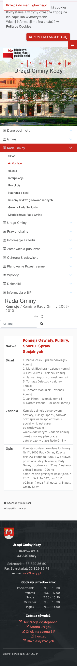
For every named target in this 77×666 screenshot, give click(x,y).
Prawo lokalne (17, 231)
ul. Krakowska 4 (26, 551)
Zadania (12, 411)
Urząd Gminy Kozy (38, 71)
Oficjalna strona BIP (40, 631)
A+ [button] (32, 63)
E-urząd (40, 636)
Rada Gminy (16, 148)
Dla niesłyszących (40, 641)
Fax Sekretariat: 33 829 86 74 (26, 568)
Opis (9, 448)
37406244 (32, 653)
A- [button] (41, 63)
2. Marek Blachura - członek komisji (46, 368)
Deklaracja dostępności (40, 622)
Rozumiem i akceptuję (48, 37)
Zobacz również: (39, 616)
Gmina (12, 139)
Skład (10, 360)
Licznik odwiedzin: (14, 653)
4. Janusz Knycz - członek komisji (45, 377)
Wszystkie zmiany (15, 508)
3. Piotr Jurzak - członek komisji (44, 373)
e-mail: (26, 573)
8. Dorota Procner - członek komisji (46, 402)
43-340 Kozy (27, 556)
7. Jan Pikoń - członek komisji (42, 398)
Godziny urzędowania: (38, 582)
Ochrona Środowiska (22, 258)
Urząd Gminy (17, 223)
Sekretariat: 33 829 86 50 (26, 564)
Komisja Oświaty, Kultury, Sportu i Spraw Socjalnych (46, 346)
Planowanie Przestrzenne (26, 266)
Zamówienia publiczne (23, 249)
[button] (50, 63)
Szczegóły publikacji (19, 502)
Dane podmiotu (18, 130)
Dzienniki (14, 284)
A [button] (22, 63)
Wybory (13, 275)
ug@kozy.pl (32, 573)
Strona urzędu (40, 627)
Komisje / (14, 306)
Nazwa (11, 346)
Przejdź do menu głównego (26, 5)
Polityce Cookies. (19, 26)
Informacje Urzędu (21, 240)
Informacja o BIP (19, 292)
